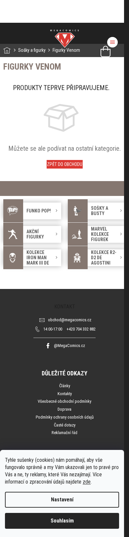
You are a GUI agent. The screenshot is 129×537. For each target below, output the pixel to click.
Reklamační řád (64, 432)
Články (64, 385)
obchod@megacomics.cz (69, 319)
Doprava (64, 409)
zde (87, 482)
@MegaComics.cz (69, 345)
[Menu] (112, 42)
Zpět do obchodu (64, 164)
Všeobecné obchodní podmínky (64, 401)
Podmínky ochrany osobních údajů (65, 417)
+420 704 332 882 (69, 329)
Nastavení (62, 499)
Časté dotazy (64, 425)
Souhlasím (62, 521)
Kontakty (65, 393)
